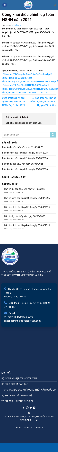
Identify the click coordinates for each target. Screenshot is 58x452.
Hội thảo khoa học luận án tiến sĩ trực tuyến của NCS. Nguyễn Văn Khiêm (43, 102)
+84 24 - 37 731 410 (31, 302)
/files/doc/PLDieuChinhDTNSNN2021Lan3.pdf (25, 92)
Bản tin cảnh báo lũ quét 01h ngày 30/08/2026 (25, 169)
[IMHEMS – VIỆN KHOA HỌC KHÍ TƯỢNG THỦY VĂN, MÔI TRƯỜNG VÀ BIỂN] (28, 5)
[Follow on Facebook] (24, 408)
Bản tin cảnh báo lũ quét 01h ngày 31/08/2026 (25, 152)
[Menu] (4, 5)
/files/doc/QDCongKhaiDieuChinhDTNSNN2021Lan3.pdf (30, 89)
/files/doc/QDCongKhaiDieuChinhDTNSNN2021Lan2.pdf (30, 81)
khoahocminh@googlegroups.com (22, 320)
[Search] (55, 5)
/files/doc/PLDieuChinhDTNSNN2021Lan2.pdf (26, 85)
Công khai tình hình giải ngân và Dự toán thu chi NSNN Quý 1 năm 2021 (13, 102)
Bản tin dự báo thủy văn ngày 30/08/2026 (22, 163)
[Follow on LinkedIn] (34, 408)
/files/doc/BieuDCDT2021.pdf (17, 78)
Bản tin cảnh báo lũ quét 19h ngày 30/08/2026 (25, 158)
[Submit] (53, 135)
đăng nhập (20, 122)
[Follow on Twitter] (31, 408)
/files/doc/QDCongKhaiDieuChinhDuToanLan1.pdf (27, 74)
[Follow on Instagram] (27, 408)
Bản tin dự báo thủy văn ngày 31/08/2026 (22, 147)
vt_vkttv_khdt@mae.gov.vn (18, 316)
